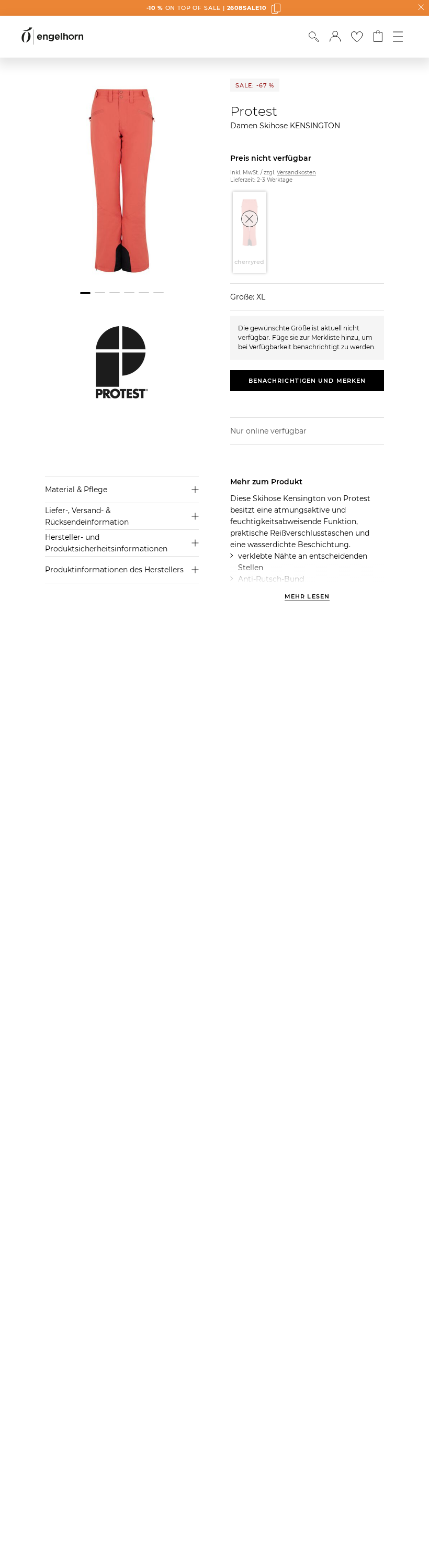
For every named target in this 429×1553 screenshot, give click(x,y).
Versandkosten (296, 172)
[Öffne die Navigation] (398, 36)
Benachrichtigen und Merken (307, 380)
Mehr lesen (307, 597)
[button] (335, 36)
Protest (253, 111)
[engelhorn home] (52, 36)
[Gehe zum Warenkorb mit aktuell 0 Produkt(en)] (378, 36)
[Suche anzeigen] (313, 36)
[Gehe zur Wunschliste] (357, 36)
